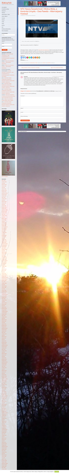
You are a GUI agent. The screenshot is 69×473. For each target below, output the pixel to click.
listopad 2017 (4, 326)
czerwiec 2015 (4, 367)
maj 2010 (3, 453)
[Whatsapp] (29, 57)
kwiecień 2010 (4, 454)
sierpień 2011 (4, 432)
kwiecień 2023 (4, 235)
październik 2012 (5, 412)
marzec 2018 (4, 321)
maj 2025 (3, 200)
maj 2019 (3, 301)
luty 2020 (3, 288)
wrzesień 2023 (4, 228)
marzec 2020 (4, 287)
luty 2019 (3, 305)
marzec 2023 (4, 236)
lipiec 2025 (3, 197)
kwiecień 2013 (4, 404)
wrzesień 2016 (4, 346)
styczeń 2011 (4, 442)
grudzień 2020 (4, 274)
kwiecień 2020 (4, 286)
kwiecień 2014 (4, 387)
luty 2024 (3, 221)
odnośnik (48, 62)
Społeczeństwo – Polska (6, 14)
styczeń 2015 (4, 374)
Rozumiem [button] (56, 471)
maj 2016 (3, 352)
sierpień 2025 (4, 195)
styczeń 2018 (4, 324)
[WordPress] (35, 57)
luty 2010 (3, 457)
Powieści (3, 19)
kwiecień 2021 (4, 269)
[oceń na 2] (21, 60)
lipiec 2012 (3, 416)
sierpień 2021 (4, 263)
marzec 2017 (4, 338)
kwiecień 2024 (4, 218)
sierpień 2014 (4, 381)
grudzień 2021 (4, 257)
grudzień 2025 (4, 190)
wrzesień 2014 (4, 380)
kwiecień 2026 (4, 184)
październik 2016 (5, 345)
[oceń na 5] (24, 60)
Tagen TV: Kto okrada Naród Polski (57, 67)
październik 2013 (5, 395)
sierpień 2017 (4, 331)
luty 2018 (3, 322)
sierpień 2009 (4, 466)
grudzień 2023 (4, 224)
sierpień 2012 (4, 415)
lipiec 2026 (3, 180)
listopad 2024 (4, 208)
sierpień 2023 (4, 229)
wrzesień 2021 (4, 262)
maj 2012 (3, 419)
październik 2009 (5, 463)
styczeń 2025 (4, 205)
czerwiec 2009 (4, 469)
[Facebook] (21, 57)
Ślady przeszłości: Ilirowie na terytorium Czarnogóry (30, 67)
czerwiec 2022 (4, 249)
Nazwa (22, 108)
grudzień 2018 (4, 308)
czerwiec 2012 (4, 418)
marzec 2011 (4, 439)
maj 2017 (3, 335)
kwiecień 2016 (4, 353)
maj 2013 (3, 402)
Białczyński (6, 2)
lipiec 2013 (3, 400)
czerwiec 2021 (4, 266)
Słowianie (3, 12)
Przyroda (3, 18)
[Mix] (33, 57)
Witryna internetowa (24, 116)
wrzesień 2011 (4, 431)
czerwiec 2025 (4, 198)
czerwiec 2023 (4, 232)
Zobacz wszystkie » (5, 176)
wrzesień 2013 (4, 397)
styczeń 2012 (4, 425)
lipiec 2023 (3, 231)
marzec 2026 (4, 186)
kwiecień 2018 (4, 319)
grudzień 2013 (4, 393)
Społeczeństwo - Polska (33, 62)
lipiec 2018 (3, 315)
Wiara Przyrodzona (5, 30)
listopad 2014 (4, 377)
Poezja (3, 23)
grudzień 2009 (4, 460)
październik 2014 (5, 378)
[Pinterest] (27, 57)
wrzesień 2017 (4, 329)
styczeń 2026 (4, 188)
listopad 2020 (4, 276)
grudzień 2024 (4, 207)
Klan (2, 27)
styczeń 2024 (4, 222)
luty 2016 (3, 356)
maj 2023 (3, 233)
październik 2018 (5, 311)
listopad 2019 (4, 293)
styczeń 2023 (4, 239)
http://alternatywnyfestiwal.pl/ (43, 49)
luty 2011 (3, 440)
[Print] (37, 57)
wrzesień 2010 (4, 447)
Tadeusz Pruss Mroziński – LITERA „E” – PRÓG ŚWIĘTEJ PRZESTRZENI (8, 62)
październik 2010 (5, 446)
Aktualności (4, 10)
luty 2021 (3, 271)
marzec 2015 (4, 371)
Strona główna (4, 7)
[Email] (39, 57)
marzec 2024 (4, 219)
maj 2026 (3, 183)
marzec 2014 (4, 388)
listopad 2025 (4, 191)
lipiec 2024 (3, 214)
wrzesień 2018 (4, 312)
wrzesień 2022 (4, 245)
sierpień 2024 (4, 212)
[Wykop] (23, 57)
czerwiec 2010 (4, 452)
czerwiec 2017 (4, 333)
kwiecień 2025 (4, 201)
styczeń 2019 (4, 307)
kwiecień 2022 (4, 252)
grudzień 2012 (4, 409)
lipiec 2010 (3, 450)
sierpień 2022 (4, 246)
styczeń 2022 (4, 256)
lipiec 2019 (3, 298)
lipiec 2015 (3, 366)
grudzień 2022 (4, 240)
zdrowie (44, 62)
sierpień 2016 (4, 347)
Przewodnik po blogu (5, 9)
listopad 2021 (4, 259)
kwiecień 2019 (4, 302)
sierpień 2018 (4, 314)
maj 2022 (3, 250)
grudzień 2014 (4, 376)
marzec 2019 (4, 304)
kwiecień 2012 (4, 421)
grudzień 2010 (4, 443)
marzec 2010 (4, 456)
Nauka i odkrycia (4, 16)
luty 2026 (3, 187)
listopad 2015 (4, 360)
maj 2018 (3, 318)
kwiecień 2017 (4, 336)
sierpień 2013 (4, 398)
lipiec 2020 (3, 281)
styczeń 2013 (4, 408)
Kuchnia (3, 25)
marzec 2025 (4, 202)
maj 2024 (3, 217)
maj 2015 (3, 369)
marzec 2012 (4, 422)
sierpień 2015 (4, 364)
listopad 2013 (4, 394)
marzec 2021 (4, 270)
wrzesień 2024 (4, 211)
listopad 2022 (4, 242)
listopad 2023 (4, 225)
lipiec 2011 (3, 433)
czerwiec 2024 (4, 215)
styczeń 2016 (4, 357)
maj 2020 (3, 284)
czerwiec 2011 (4, 435)
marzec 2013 (4, 405)
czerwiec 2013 (4, 401)
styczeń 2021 (4, 273)
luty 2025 (3, 204)
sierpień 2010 (4, 449)
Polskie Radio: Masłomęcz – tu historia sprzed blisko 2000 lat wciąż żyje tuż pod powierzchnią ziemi (8, 96)
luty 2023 (3, 238)
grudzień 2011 (4, 426)
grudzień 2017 (4, 325)
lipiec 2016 (3, 349)
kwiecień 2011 (4, 438)
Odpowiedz (62, 76)
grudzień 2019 (4, 291)
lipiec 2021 (3, 264)
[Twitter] (25, 57)
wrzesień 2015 (4, 363)
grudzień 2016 (4, 342)
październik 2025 (5, 193)
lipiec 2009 (3, 467)
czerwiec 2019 (4, 300)
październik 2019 (5, 294)
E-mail (22, 112)
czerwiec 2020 (4, 283)
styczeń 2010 (4, 459)
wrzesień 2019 (4, 295)
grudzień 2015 (4, 359)
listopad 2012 (4, 411)
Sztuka (3, 21)
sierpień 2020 (4, 280)
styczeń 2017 (4, 340)
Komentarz (23, 95)
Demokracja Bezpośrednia (6, 28)
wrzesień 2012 (4, 414)
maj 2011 (3, 436)
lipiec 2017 (3, 332)
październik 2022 (5, 243)
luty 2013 (3, 407)
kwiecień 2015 (4, 370)
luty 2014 (3, 390)
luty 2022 (3, 255)
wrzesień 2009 (4, 464)
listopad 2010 (4, 445)
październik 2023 (5, 226)
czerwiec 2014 (4, 384)
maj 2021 (3, 267)
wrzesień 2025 (4, 194)
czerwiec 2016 (4, 350)
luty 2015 (3, 373)
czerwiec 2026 (4, 181)
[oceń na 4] (23, 60)
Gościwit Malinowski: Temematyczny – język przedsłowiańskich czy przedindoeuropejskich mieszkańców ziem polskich (8, 56)
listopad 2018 (4, 309)
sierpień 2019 (4, 297)
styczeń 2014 (4, 391)
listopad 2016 (4, 343)
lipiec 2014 (3, 383)
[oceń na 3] (22, 60)
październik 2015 (5, 362)
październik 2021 (5, 260)
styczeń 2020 (4, 290)
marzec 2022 (4, 253)
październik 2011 (5, 429)
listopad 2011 (4, 428)
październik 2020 (5, 277)
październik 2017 (5, 328)
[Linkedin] (31, 57)
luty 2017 (3, 339)
